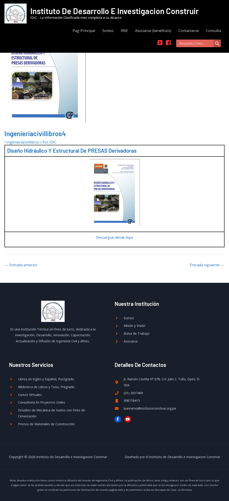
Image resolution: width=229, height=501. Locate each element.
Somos (108, 30)
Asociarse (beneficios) (153, 30)
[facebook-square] (169, 42)
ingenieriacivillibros (23, 142)
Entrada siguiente (207, 265)
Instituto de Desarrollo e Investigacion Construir (114, 11)
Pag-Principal (84, 30)
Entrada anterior (21, 265)
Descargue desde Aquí (114, 237)
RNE (124, 30)
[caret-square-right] (161, 42)
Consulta (213, 30)
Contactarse (188, 30)
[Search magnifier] (217, 43)
